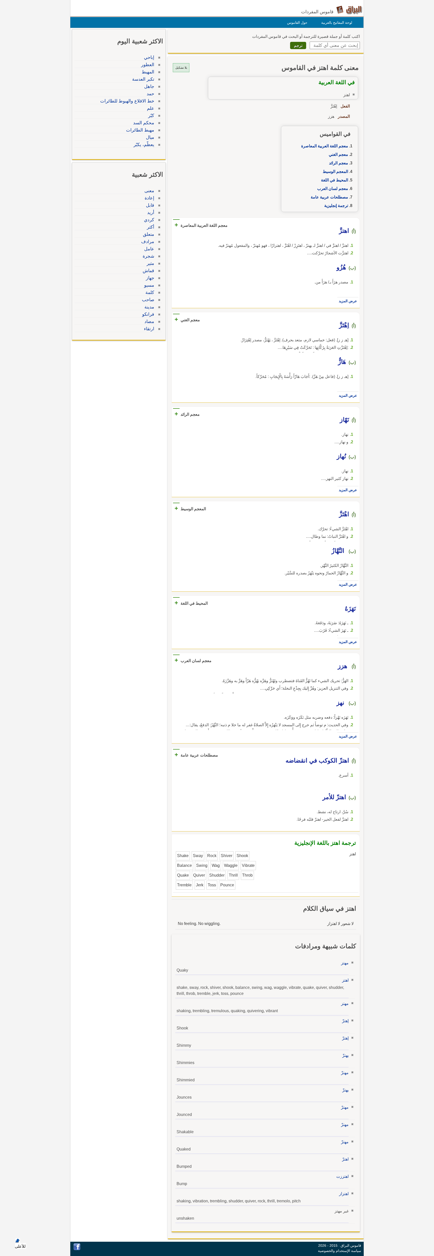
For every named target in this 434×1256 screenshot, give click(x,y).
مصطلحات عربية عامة (329, 197)
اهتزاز (344, 1194)
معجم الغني (338, 154)
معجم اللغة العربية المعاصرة (324, 146)
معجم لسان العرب (332, 188)
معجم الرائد (338, 163)
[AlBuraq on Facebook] (77, 1249)
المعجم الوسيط (335, 171)
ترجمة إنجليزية (336, 205)
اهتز (345, 980)
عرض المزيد (348, 301)
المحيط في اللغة (334, 180)
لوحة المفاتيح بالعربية (336, 23)
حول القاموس (297, 23)
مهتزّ (345, 1073)
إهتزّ (345, 1021)
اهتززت (342, 1176)
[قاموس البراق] (349, 9)
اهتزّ (345, 1159)
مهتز (345, 963)
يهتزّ (345, 1055)
